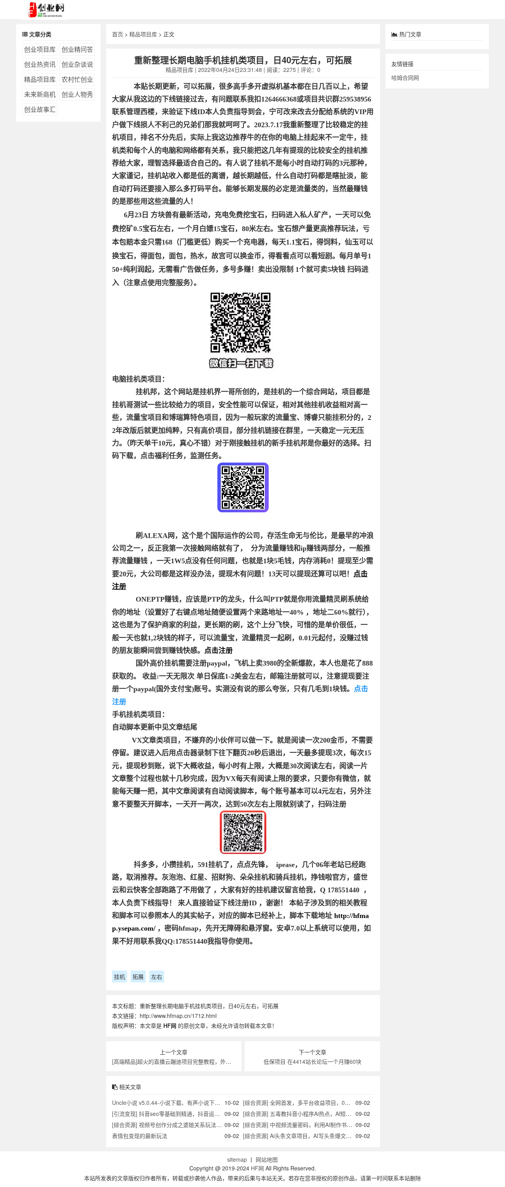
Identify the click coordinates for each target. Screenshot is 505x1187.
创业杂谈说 (77, 64)
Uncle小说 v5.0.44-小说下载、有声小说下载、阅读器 (177, 1102)
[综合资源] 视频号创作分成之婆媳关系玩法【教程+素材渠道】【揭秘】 (197, 1125)
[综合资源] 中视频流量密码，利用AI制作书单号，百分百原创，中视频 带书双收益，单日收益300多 (364, 1125)
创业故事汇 (40, 109)
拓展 (138, 976)
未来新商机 (40, 94)
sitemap (237, 1159)
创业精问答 (77, 49)
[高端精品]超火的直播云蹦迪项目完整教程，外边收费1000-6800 (190, 1061)
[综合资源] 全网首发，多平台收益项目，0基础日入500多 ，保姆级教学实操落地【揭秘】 (352, 1102)
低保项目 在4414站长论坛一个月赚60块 (312, 1061)
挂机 (119, 976)
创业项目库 (40, 49)
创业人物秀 (77, 94)
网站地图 (267, 1159)
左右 (156, 976)
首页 (117, 34)
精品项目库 (40, 79)
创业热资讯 (40, 64)
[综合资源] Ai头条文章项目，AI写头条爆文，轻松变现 (308, 1136)
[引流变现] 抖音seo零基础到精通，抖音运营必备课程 (177, 1113)
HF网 (257, 1168)
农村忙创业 (77, 79)
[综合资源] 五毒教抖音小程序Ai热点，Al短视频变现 (305, 1113)
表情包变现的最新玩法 (139, 1136)
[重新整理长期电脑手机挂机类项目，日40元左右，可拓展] (243, 331)
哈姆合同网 (405, 77)
